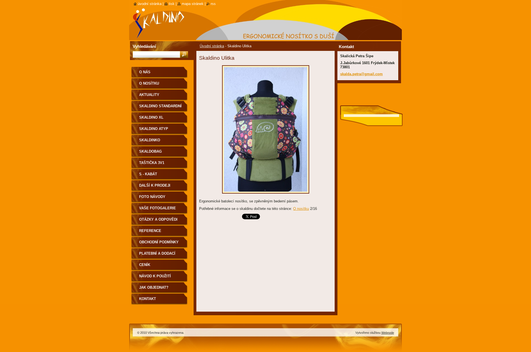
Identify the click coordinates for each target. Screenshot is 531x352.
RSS (213, 4)
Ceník (144, 265)
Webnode (387, 332)
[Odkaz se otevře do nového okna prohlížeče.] (265, 195)
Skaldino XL (151, 117)
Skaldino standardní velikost (160, 108)
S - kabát (148, 174)
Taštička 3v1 (151, 163)
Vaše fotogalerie (157, 208)
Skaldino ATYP (153, 129)
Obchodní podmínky (159, 242)
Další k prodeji (154, 185)
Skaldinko (149, 140)
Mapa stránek (193, 4)
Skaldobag (150, 151)
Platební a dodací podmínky (157, 255)
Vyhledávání (144, 46)
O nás (144, 72)
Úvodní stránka (212, 46)
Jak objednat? (153, 287)
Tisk (172, 4)
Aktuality (149, 95)
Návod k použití (155, 276)
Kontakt (147, 299)
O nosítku (301, 209)
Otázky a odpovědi (158, 219)
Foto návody (152, 197)
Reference (150, 231)
